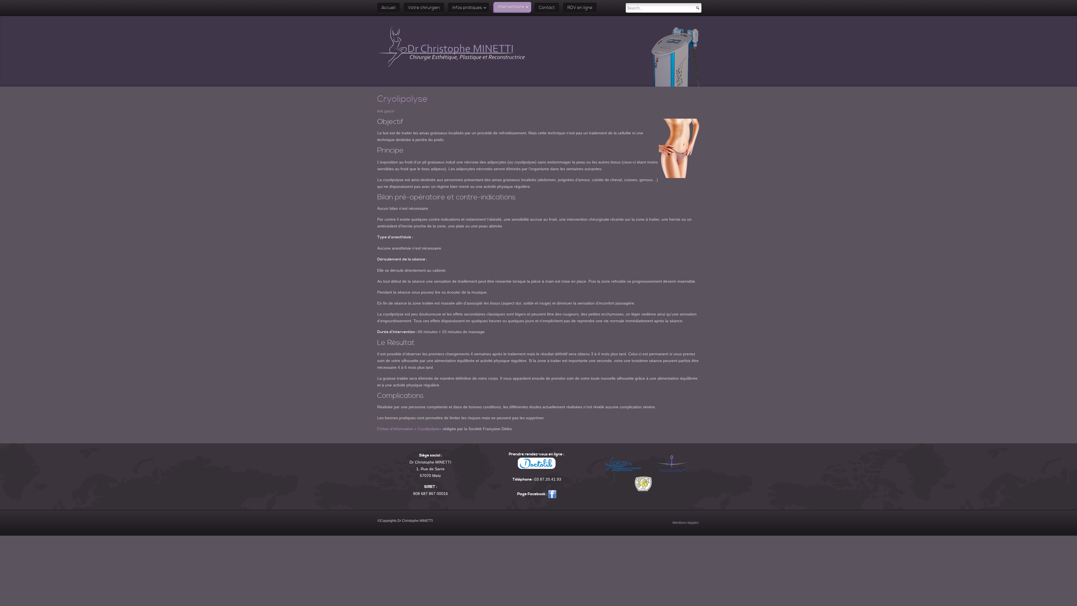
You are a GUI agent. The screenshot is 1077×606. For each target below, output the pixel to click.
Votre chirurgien (424, 7)
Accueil (388, 7)
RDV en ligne (579, 7)
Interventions (511, 7)
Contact (547, 7)
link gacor (385, 111)
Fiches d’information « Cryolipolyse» (409, 429)
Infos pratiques (467, 7)
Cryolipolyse (402, 99)
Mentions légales (686, 523)
